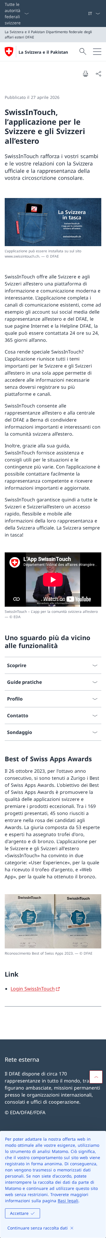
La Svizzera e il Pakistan (43, 52)
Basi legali (68, 1200)
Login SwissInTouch (33, 988)
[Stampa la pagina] (85, 73)
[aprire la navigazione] (97, 51)
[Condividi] (98, 73)
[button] (96, 1076)
